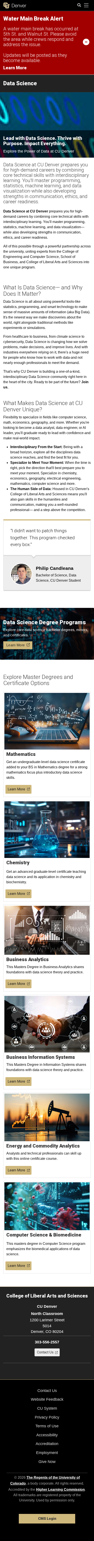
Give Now (47, 1461)
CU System (47, 1408)
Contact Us (47, 1390)
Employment (47, 1453)
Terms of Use (47, 1426)
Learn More (15, 67)
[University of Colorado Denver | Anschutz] (14, 5)
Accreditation (47, 1444)
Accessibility (47, 1435)
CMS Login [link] (47, 1519)
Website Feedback (47, 1399)
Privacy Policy (47, 1417)
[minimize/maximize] (86, 41)
